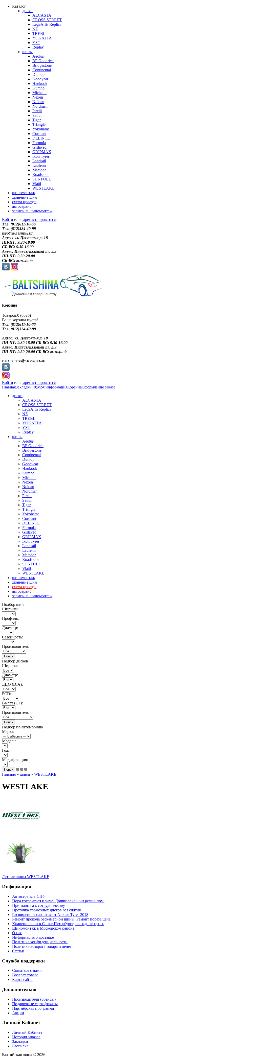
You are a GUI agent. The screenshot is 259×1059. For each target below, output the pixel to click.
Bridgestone (42, 65)
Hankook (39, 83)
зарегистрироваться (39, 219)
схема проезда (24, 202)
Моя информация (52, 387)
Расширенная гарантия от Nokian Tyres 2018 (50, 914)
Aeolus (38, 56)
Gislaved (39, 147)
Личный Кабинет (27, 1032)
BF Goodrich (43, 61)
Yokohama (41, 129)
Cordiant (39, 133)
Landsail (39, 161)
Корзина (74, 387)
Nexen (37, 97)
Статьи (18, 951)
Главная (9, 387)
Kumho (38, 88)
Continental (41, 70)
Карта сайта (22, 979)
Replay (38, 47)
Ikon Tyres (41, 156)
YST (36, 42)
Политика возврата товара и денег (42, 946)
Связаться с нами (27, 970)
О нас (17, 933)
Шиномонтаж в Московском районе (43, 928)
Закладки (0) (26, 387)
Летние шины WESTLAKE (25, 876)
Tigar (36, 120)
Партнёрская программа (33, 1008)
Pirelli (37, 111)
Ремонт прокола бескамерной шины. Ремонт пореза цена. (62, 919)
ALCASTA (41, 15)
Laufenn (39, 165)
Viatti (36, 183)
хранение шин (24, 197)
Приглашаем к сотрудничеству (38, 905)
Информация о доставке (33, 937)
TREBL (39, 33)
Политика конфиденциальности (40, 942)
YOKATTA (42, 38)
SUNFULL (41, 179)
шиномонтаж (23, 193)
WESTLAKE (43, 188)
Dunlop (38, 74)
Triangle (39, 124)
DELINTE (41, 138)
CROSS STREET (47, 20)
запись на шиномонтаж (32, 211)
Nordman (40, 106)
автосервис (21, 206)
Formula (39, 143)
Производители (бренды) (34, 999)
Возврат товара (25, 975)
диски (27, 11)
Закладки (20, 1041)
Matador (39, 170)
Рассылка (20, 1046)
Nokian (38, 102)
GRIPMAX (41, 152)
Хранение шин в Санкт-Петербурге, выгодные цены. (58, 924)
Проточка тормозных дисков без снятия (46, 910)
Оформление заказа (98, 387)
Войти (7, 219)
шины (27, 52)
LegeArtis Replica (46, 24)
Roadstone (40, 174)
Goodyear (40, 79)
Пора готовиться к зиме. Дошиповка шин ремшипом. (58, 901)
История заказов (26, 1037)
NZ (35, 29)
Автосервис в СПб (28, 896)
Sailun (37, 115)
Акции (18, 1013)
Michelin (39, 92)
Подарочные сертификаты (35, 1004)
